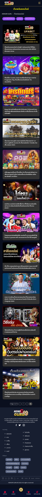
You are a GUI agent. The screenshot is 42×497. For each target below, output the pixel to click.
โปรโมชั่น (27, 432)
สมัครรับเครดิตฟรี (8, 19)
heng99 (9, 467)
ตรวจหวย (25, 464)
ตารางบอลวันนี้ (25, 460)
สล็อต (8, 444)
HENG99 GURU (7, 14)
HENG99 (8, 434)
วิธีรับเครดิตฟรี (29, 19)
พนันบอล (27, 436)
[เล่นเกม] (21, 489)
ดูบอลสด (20, 19)
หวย (7, 437)
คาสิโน (8, 441)
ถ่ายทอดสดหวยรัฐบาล (13, 464)
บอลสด (27, 439)
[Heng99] (16, 3)
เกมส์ (7, 451)
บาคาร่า (8, 448)
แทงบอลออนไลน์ (11, 471)
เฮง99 (20, 471)
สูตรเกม (27, 450)
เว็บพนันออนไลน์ (19, 14)
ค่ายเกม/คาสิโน (29, 446)
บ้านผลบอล (28, 443)
